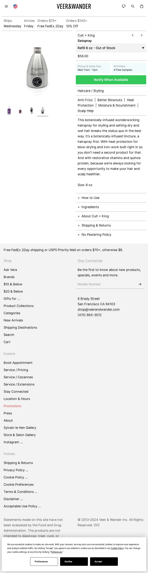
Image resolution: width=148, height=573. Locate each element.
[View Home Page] (74, 6)
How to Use (90, 198)
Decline (68, 561)
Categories (12, 313)
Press (8, 413)
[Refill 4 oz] (31, 110)
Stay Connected (16, 391)
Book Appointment (18, 363)
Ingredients (90, 207)
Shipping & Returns (96, 225)
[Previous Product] (132, 35)
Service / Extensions (19, 384)
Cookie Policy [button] (117, 548)
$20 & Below (13, 291)
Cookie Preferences (19, 484)
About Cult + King (95, 216)
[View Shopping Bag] (141, 6)
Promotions (12, 406)
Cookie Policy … (16, 477)
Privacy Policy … (16, 470)
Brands (9, 277)
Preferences (41, 561)
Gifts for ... (12, 298)
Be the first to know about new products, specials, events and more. (109, 272)
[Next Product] (141, 35)
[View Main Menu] (6, 6)
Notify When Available (111, 80)
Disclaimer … (13, 499)
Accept (98, 561)
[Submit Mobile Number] (139, 284)
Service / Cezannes (18, 377)
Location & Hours (17, 399)
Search (9, 335)
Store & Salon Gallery (20, 435)
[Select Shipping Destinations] (15, 6)
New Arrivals (13, 320)
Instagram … (13, 442)
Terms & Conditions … (20, 492)
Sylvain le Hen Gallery (20, 428)
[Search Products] (132, 6)
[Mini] (20, 110)
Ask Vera (10, 270)
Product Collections (19, 306)
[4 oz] (9, 110)
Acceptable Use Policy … (22, 506)
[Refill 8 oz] (42, 110)
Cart (7, 342)
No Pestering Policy (96, 234)
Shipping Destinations (20, 327)
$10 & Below (13, 284)
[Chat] (123, 6)
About (8, 420)
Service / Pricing (16, 370)
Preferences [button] (56, 552)
